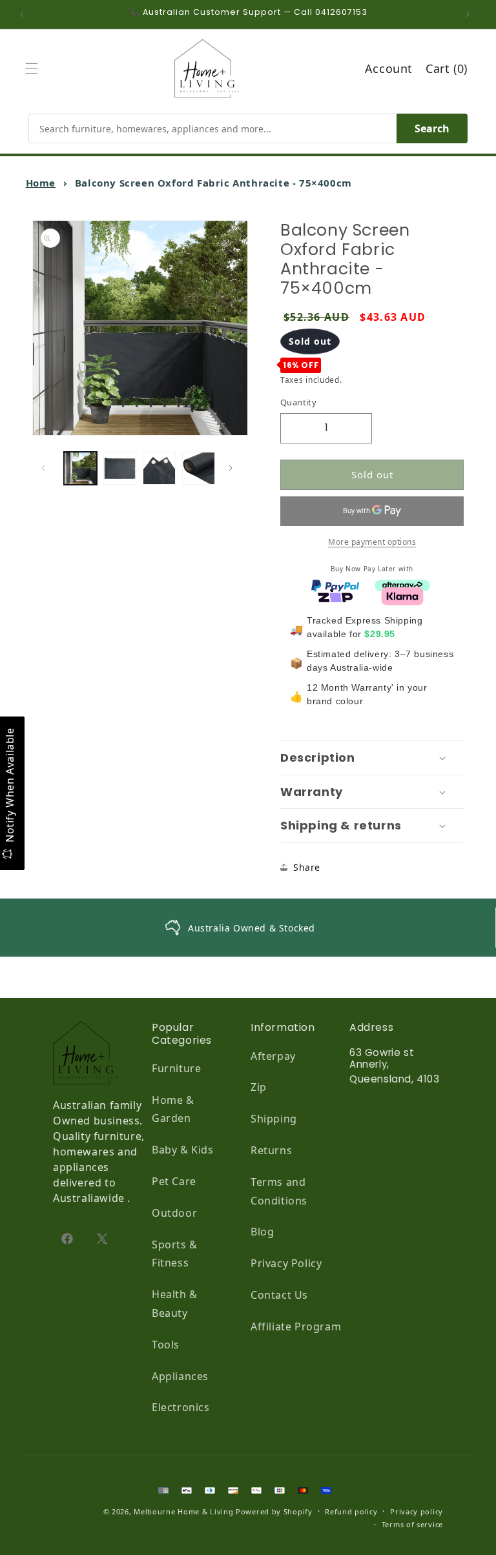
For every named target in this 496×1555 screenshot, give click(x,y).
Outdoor (174, 1213)
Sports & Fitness (175, 1253)
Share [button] (306, 867)
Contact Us (279, 1295)
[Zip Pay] (335, 595)
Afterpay (273, 1056)
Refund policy (351, 1511)
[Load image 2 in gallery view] (119, 468)
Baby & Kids (183, 1150)
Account (389, 68)
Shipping (274, 1119)
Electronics (181, 1407)
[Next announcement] (471, 14)
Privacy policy (416, 1511)
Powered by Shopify (274, 1511)
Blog (262, 1232)
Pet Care (174, 1181)
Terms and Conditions (279, 1191)
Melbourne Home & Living (183, 1511)
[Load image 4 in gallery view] (198, 468)
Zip (259, 1087)
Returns (271, 1150)
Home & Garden (173, 1109)
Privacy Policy (286, 1263)
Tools (166, 1344)
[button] (35, 68)
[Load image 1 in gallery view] (80, 468)
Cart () (447, 68)
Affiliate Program (296, 1326)
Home (41, 182)
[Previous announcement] (25, 14)
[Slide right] (234, 468)
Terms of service (412, 1524)
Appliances (180, 1376)
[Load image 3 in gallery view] (159, 468)
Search (432, 128)
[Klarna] (402, 595)
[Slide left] (46, 468)
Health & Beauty (175, 1303)
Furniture (176, 1068)
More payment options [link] (372, 541)
